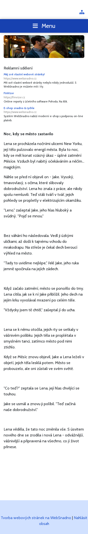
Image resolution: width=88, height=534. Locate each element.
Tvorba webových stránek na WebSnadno (36, 517)
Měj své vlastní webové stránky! (24, 76)
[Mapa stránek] (81, 12)
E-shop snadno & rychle (20, 110)
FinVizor (14, 95)
